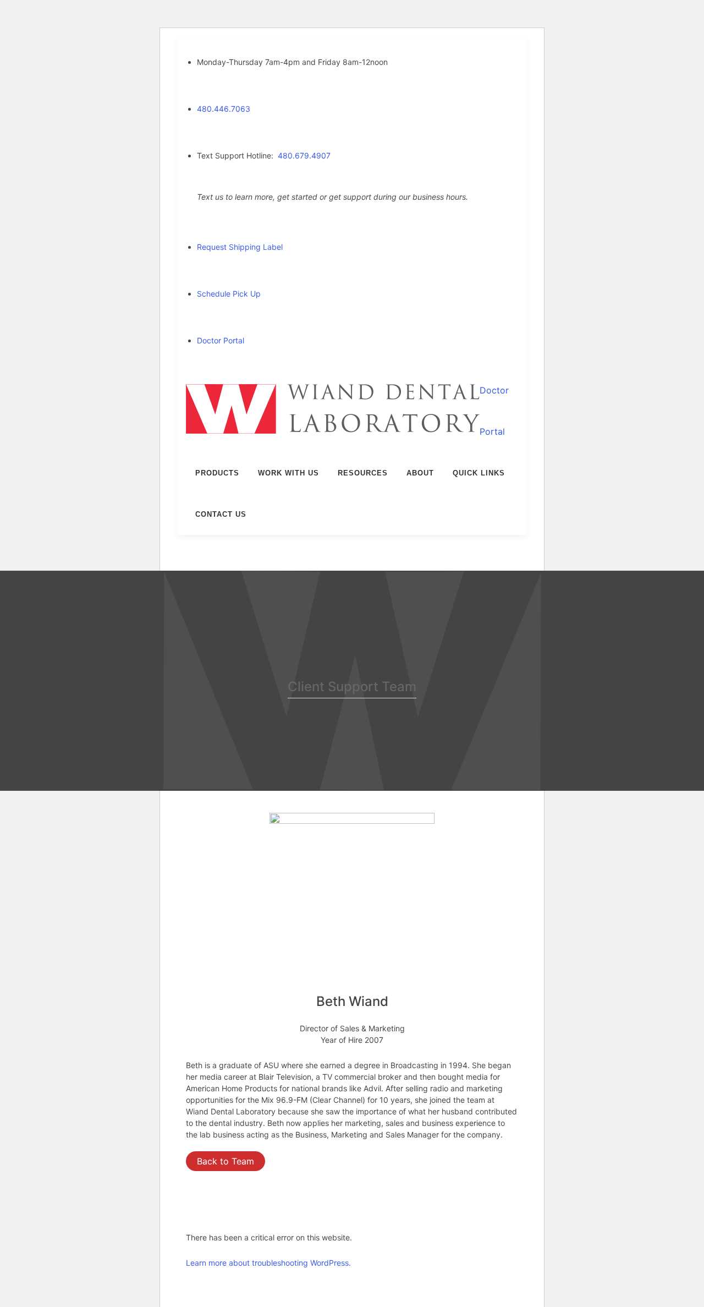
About (420, 473)
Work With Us (288, 473)
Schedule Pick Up (229, 293)
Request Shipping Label (240, 246)
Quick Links (479, 473)
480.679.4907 (304, 155)
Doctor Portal (220, 340)
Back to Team (225, 1161)
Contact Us (220, 514)
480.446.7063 (223, 108)
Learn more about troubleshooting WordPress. (268, 1262)
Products (217, 473)
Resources (363, 473)
